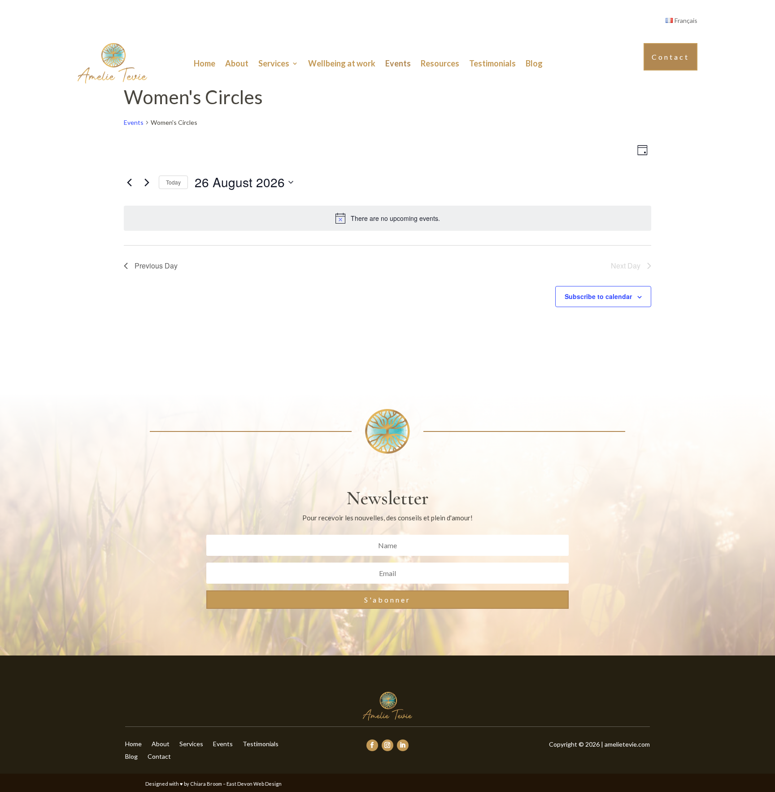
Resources (440, 63)
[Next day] (146, 182)
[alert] (387, 218)
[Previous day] (129, 182)
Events (398, 63)
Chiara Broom (206, 784)
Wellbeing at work (341, 63)
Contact (670, 57)
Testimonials (492, 63)
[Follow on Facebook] (372, 745)
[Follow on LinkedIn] (403, 745)
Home (204, 63)
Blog (534, 63)
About (236, 63)
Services (273, 63)
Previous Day (156, 265)
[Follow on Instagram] (387, 745)
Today (173, 182)
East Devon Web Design (254, 784)
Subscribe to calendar (598, 296)
